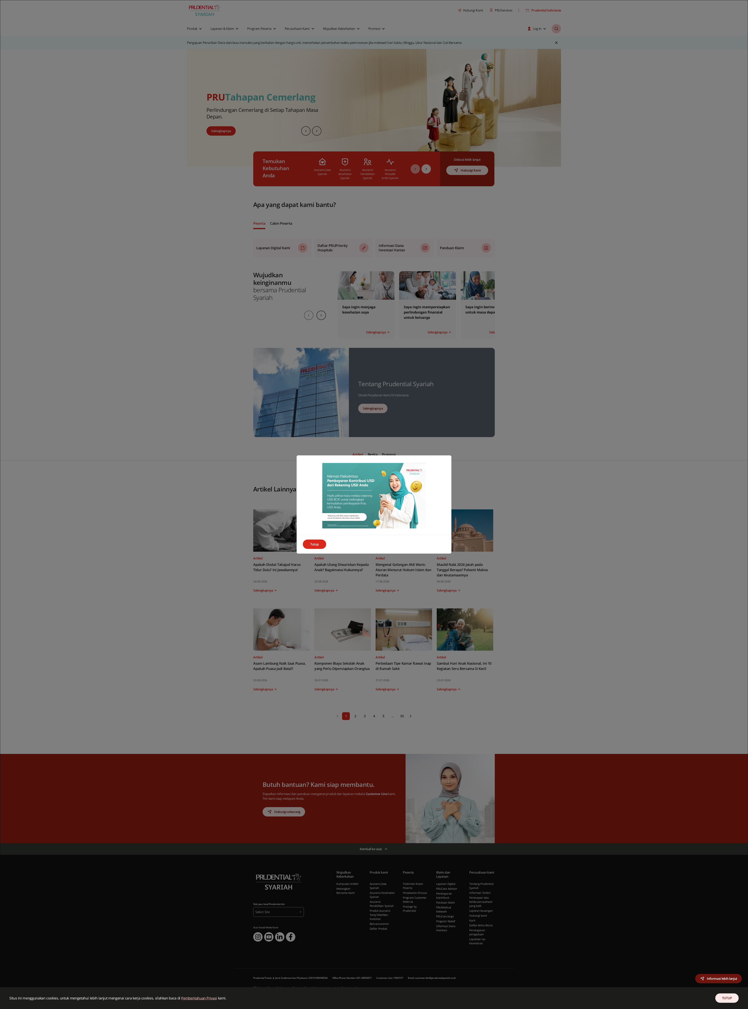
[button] (718, 978)
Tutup (314, 544)
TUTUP (727, 998)
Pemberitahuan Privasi (199, 998)
